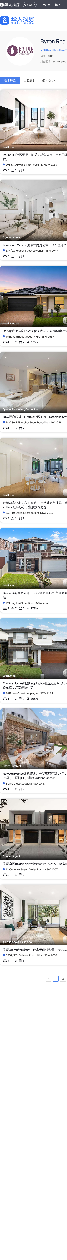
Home (46, 4)
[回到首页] (23, 20)
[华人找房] (10, 4)
